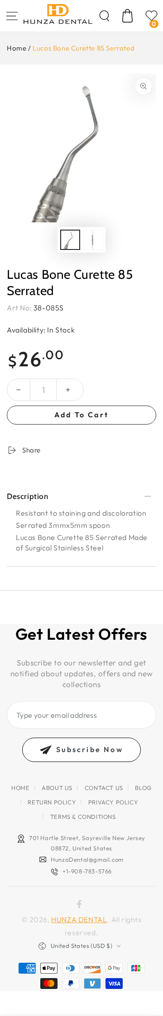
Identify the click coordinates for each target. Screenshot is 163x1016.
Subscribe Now (89, 749)
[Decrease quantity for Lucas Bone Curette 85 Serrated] (18, 390)
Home (16, 48)
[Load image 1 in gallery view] (70, 240)
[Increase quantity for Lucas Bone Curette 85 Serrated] (68, 390)
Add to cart (81, 414)
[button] (104, 15)
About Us (57, 787)
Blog (143, 787)
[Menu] (12, 15)
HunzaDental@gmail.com (87, 859)
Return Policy (52, 802)
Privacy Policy (113, 802)
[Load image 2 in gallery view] (93, 240)
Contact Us (104, 787)
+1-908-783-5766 (87, 871)
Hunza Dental (79, 919)
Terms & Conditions (83, 816)
